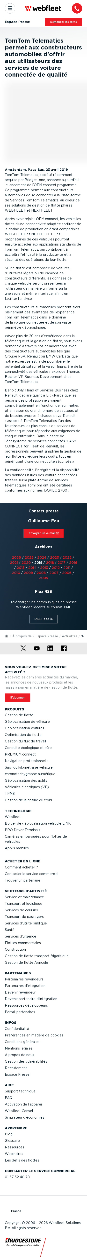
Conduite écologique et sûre (28, 748)
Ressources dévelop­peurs (26, 1005)
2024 (41, 557)
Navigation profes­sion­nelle (27, 761)
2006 (67, 573)
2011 (66, 568)
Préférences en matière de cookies (34, 1035)
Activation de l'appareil (24, 1104)
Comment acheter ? (21, 867)
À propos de (22, 636)
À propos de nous (19, 1055)
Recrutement (16, 1068)
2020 (26, 563)
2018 (50, 563)
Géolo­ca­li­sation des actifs (26, 780)
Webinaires (14, 1154)
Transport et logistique (23, 904)
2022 (67, 557)
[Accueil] (7, 635)
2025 (29, 557)
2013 (44, 568)
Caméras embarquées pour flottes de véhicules (36, 839)
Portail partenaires (20, 1012)
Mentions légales (18, 1048)
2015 (21, 568)
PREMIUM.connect (20, 754)
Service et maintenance (24, 897)
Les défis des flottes (22, 1160)
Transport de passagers (24, 917)
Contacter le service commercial (31, 874)
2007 (53, 573)
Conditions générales (22, 1042)
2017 (61, 563)
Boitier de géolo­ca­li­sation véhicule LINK (38, 823)
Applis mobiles (17, 848)
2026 (16, 557)
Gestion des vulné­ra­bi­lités (26, 1061)
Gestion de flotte (19, 715)
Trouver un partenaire (22, 880)
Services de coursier (21, 910)
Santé (9, 930)
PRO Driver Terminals (22, 830)
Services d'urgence (20, 936)
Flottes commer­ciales (23, 943)
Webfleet (13, 817)
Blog (9, 1134)
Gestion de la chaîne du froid (28, 800)
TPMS (10, 794)
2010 (16, 573)
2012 (56, 568)
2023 (54, 557)
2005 (43, 578)
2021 (14, 563)
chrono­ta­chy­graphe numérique (30, 774)
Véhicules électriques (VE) (27, 787)
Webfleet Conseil (19, 1111)
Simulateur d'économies (24, 1117)
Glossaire (12, 1141)
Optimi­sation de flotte (23, 735)
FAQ (8, 1098)
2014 (32, 568)
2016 (73, 563)
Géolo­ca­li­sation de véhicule (27, 722)
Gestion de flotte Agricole (26, 962)
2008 (41, 573)
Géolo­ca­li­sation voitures (24, 728)
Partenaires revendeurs (24, 979)
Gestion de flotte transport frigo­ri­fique (37, 956)
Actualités (69, 636)
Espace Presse (47, 636)
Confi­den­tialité (17, 1029)
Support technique (20, 1091)
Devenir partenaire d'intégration (31, 999)
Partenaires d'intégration (25, 986)
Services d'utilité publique (26, 923)
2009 (28, 573)
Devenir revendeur (20, 992)
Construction (15, 949)
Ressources (14, 1147)
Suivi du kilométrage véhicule (29, 767)
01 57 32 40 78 (17, 1177)
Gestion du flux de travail (25, 741)
